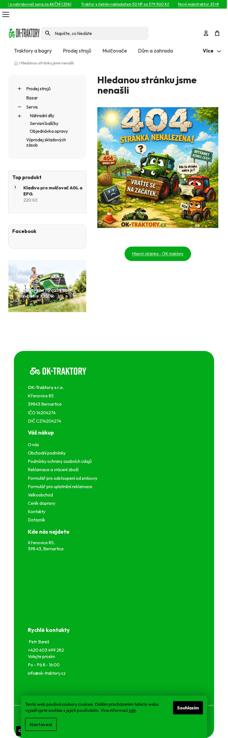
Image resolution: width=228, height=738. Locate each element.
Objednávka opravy (49, 131)
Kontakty (37, 511)
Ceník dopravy (41, 503)
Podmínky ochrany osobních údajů (60, 461)
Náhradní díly (42, 115)
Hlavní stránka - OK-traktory (158, 253)
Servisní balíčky (44, 123)
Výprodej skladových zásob (46, 142)
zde (132, 710)
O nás (33, 444)
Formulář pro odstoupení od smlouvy (63, 478)
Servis (32, 107)
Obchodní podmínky (47, 453)
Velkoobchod (41, 495)
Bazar (32, 98)
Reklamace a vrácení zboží (54, 469)
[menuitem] (32, 50)
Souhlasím (188, 708)
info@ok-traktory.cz (47, 673)
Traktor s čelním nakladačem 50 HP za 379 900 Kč (119, 4)
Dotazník (36, 520)
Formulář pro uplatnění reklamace (61, 486)
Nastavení (41, 724)
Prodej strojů (38, 88)
